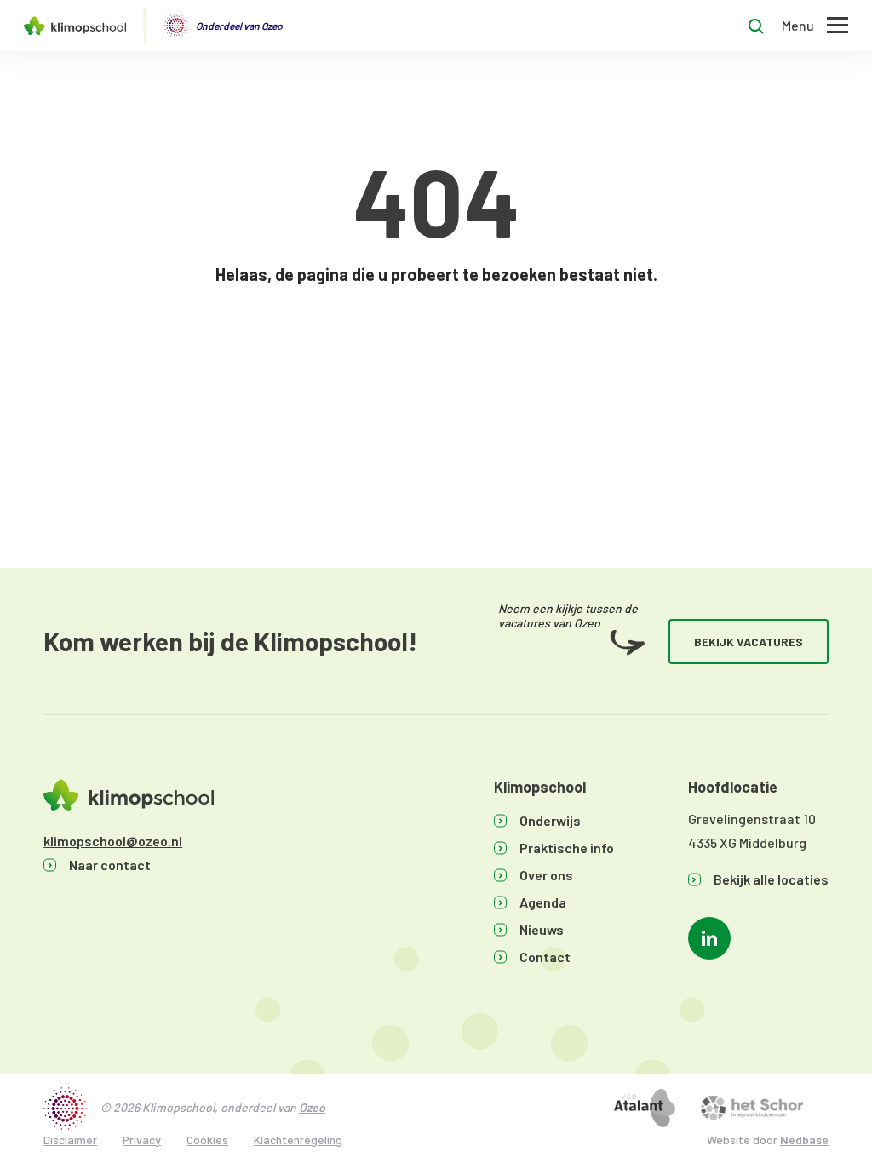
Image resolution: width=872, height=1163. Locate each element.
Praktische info (566, 847)
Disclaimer (70, 1139)
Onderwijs (550, 820)
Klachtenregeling (298, 1139)
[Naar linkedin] (709, 938)
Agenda (542, 902)
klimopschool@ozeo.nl (112, 841)
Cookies (207, 1139)
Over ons (546, 875)
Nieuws (541, 929)
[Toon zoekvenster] (756, 25)
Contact (545, 956)
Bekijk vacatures (748, 641)
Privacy (142, 1139)
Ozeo (312, 1107)
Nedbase (804, 1139)
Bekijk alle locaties (771, 879)
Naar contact (110, 864)
